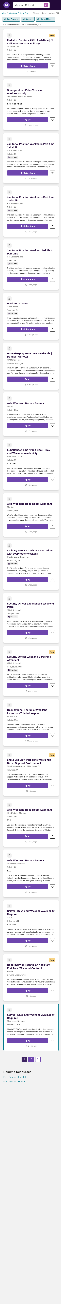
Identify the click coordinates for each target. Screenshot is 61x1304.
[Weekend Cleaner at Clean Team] (31, 316)
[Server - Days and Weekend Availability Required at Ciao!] (31, 925)
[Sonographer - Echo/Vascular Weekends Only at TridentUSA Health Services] (31, 105)
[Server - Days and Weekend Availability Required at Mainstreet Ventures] (31, 1027)
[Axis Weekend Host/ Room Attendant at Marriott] (31, 514)
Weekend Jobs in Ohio (19, 13)
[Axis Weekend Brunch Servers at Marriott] (31, 414)
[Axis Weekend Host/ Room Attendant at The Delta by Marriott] (31, 822)
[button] (27, 65)
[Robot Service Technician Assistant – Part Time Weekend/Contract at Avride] (31, 977)
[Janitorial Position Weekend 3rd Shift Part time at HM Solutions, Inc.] (31, 264)
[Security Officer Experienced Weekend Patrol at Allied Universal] (31, 618)
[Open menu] (55, 5)
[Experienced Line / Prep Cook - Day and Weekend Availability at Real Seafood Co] (31, 464)
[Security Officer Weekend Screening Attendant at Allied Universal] (31, 671)
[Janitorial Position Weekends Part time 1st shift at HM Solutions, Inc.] (31, 158)
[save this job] (52, 66)
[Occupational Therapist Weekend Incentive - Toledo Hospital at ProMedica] (31, 722)
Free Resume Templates (15, 1077)
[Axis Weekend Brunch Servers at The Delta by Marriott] (31, 873)
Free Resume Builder (14, 1081)
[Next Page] (38, 1059)
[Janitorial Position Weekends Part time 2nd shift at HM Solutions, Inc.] (31, 211)
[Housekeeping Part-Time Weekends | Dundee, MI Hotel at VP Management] (31, 366)
